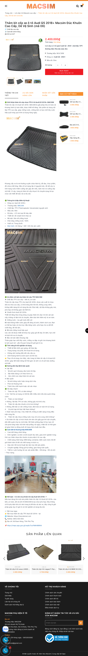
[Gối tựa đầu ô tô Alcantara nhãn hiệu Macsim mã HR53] (64, 102)
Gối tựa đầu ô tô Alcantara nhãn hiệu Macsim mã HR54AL (76, 114)
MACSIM (21, 205)
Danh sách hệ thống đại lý (14, 605)
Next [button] (83, 558)
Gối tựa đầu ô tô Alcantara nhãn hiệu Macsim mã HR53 (76, 102)
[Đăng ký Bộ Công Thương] (57, 638)
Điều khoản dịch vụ (52, 608)
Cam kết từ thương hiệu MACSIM (19, 430)
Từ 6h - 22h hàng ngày (13, 637)
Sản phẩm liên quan (44, 534)
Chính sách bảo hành (52, 602)
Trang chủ (8, 592)
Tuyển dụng (9, 599)
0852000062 (28, 637)
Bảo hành (11, 226)
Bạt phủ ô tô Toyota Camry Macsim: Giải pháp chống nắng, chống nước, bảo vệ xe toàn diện (76, 125)
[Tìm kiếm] (77, 5)
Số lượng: (48, 65)
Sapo (64, 654)
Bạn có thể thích (68, 94)
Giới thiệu (8, 596)
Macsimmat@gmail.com (13, 643)
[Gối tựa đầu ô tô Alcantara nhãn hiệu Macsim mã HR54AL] (64, 114)
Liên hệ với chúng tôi (12, 602)
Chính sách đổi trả (51, 599)
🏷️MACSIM (70, 567)
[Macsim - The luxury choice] (41, 6)
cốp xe (44, 567)
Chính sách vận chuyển (53, 592)
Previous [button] (4, 558)
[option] (24, 57)
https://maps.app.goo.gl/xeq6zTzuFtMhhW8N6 (24, 525)
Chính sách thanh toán (53, 596)
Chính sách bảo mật (52, 605)
